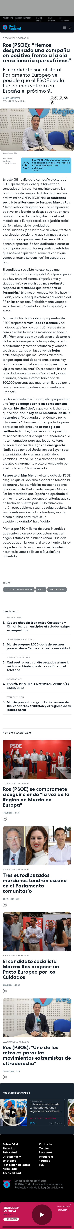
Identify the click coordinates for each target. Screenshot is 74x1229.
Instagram (46, 1156)
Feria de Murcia (15, 697)
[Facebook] (61, 98)
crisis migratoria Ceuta (23, 19)
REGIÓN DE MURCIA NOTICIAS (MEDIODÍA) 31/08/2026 (38, 686)
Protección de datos (16, 1165)
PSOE (41, 589)
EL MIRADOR (36, 1101)
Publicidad (10, 1152)
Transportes (14, 617)
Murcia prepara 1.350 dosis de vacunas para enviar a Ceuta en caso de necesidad (38, 646)
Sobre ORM (10, 1144)
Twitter (44, 1148)
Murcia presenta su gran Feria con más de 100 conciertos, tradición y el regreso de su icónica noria (39, 706)
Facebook (45, 1152)
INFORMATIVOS (14, 679)
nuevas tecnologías (18, 657)
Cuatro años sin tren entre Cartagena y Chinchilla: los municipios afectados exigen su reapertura (39, 626)
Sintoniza (9, 1148)
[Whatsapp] (52, 98)
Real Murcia (51, 19)
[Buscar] (69, 27)
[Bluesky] (66, 98)
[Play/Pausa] (42, 1214)
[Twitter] (56, 98)
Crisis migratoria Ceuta (20, 639)
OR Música (62, 1210)
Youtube (44, 1160)
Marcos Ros (57, 589)
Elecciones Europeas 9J (16, 38)
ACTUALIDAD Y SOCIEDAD (43, 1118)
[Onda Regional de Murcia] (12, 27)
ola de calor (39, 19)
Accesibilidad (12, 1173)
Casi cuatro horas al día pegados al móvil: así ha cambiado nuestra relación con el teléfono (38, 666)
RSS (41, 1165)
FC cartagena (64, 19)
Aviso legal (10, 1169)
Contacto (45, 1144)
